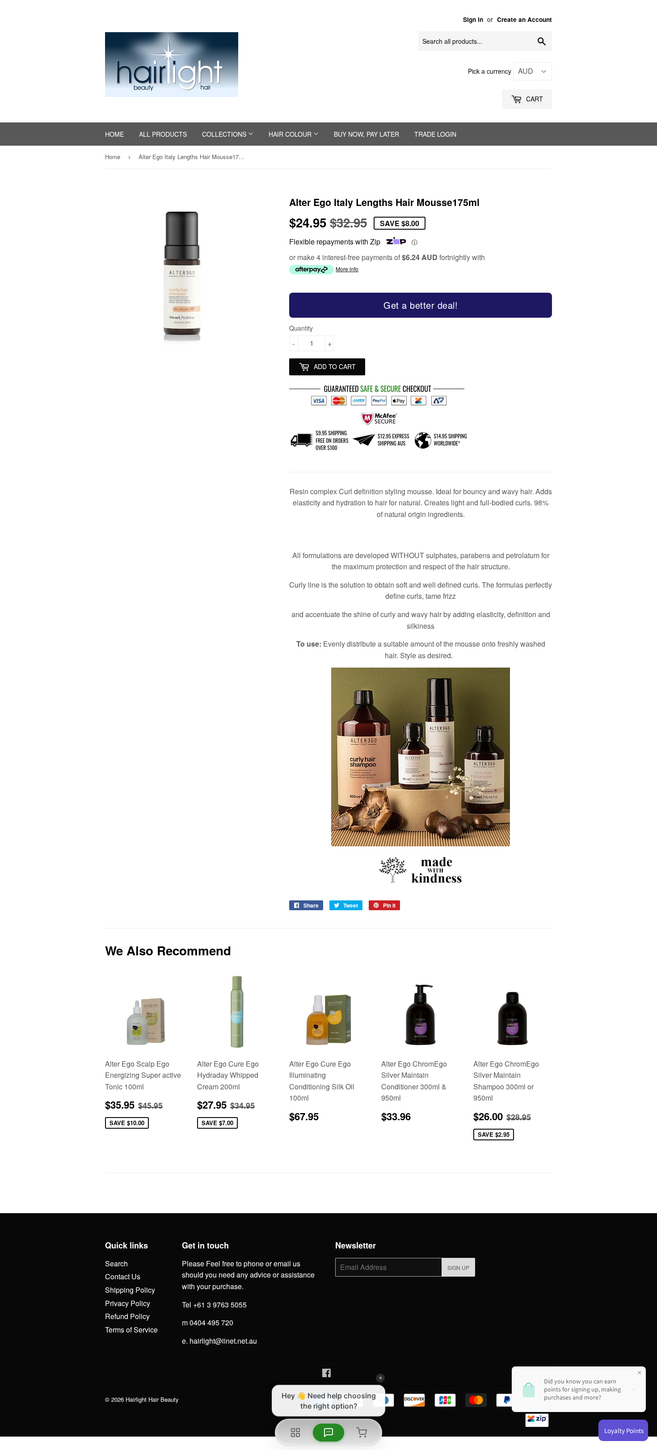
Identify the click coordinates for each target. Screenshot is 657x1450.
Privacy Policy (127, 1303)
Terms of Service (131, 1329)
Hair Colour (291, 134)
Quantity (301, 328)
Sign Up (458, 1267)
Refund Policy (127, 1316)
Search (116, 1263)
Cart (533, 98)
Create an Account (524, 19)
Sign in (473, 19)
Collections (225, 134)
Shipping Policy (130, 1290)
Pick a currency (490, 71)
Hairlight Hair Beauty (152, 1399)
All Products (163, 134)
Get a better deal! (420, 304)
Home (114, 134)
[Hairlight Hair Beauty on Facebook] (326, 1373)
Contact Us (122, 1276)
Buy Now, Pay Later (366, 134)
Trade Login (435, 134)
